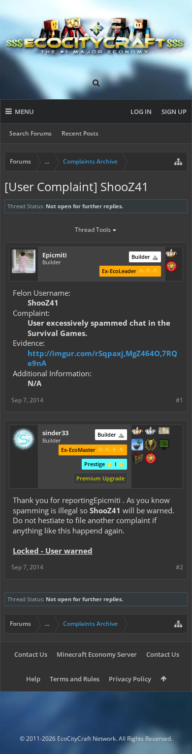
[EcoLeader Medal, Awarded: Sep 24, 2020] (171, 254)
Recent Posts (80, 133)
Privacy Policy (130, 678)
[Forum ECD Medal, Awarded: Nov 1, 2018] (164, 432)
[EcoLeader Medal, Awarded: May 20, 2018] (137, 432)
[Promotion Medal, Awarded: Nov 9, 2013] (137, 459)
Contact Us (30, 654)
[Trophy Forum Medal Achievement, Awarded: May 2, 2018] (151, 459)
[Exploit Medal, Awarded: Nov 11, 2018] (164, 445)
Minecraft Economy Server (97, 654)
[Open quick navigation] (178, 161)
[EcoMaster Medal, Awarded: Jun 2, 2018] (151, 432)
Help (33, 678)
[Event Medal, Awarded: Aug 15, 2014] (151, 445)
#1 (179, 400)
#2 (179, 567)
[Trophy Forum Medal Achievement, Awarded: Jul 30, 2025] (171, 267)
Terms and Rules (74, 678)
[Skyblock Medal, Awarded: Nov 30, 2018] (137, 445)
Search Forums (30, 133)
